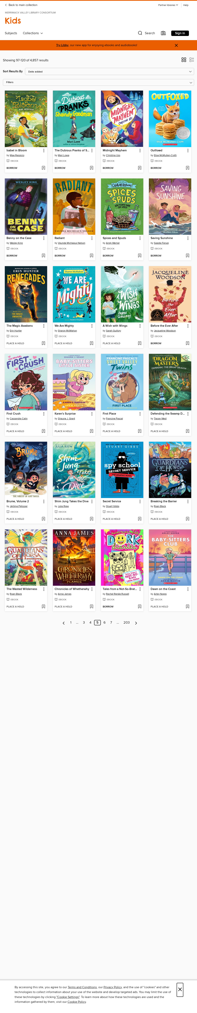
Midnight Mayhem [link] (115, 150)
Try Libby (62, 45)
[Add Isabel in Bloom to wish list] (43, 168)
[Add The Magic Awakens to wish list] (43, 343)
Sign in (180, 33)
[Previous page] (64, 622)
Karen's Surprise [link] (65, 414)
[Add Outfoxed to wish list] (187, 168)
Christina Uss (113, 155)
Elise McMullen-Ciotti (165, 155)
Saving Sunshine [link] (162, 238)
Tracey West (160, 418)
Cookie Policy (77, 1002)
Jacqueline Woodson (165, 330)
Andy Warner (113, 243)
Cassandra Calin (19, 418)
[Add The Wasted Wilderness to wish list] (43, 606)
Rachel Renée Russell (117, 594)
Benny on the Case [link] (19, 238)
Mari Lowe (63, 155)
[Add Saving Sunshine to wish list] (187, 255)
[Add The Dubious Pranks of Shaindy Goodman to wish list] (91, 168)
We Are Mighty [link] (64, 326)
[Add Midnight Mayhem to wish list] (139, 168)
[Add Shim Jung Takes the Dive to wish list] (91, 519)
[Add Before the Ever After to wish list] (187, 343)
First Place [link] (109, 414)
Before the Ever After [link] (164, 326)
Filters (9, 82)
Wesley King (16, 243)
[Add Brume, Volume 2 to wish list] (43, 519)
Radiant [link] (60, 238)
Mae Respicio (17, 155)
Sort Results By (13, 71)
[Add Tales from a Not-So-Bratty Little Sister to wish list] (139, 606)
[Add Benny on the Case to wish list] (43, 255)
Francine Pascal (114, 418)
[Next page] (136, 622)
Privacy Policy (113, 987)
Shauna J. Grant (66, 418)
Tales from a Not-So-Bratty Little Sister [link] (120, 589)
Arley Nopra (160, 594)
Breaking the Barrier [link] (164, 501)
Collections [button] (31, 33)
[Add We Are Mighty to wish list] (91, 343)
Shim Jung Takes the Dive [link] (71, 501)
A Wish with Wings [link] (115, 326)
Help (185, 5)
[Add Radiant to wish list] (91, 255)
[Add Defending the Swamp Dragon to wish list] (187, 431)
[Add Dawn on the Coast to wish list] (187, 606)
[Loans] (163, 34)
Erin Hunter (16, 330)
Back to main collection (22, 5)
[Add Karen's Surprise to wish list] (91, 431)
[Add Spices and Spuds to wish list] (139, 255)
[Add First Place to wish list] (139, 431)
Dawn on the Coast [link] (163, 589)
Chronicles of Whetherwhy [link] (72, 589)
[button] (168, 5)
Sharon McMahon (67, 330)
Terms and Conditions (82, 987)
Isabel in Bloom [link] (17, 150)
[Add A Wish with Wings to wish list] (139, 343)
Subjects (11, 33)
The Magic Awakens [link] (20, 326)
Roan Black (160, 506)
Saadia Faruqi (161, 243)
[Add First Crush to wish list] (43, 431)
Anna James (64, 594)
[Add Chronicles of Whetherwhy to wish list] (91, 606)
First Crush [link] (14, 414)
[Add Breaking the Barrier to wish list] (187, 519)
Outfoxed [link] (156, 150)
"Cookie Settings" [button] (67, 997)
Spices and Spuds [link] (114, 238)
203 (127, 623)
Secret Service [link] (112, 501)
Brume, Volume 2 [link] (18, 501)
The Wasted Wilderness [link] (22, 589)
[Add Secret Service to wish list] (139, 519)
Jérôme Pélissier (19, 506)
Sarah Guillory (113, 330)
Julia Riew (63, 506)
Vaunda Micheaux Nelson (71, 243)
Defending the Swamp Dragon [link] (168, 414)
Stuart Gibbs (112, 506)
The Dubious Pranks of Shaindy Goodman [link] (72, 150)
